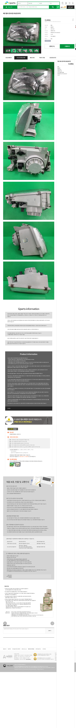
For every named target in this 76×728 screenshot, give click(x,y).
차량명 (40, 3)
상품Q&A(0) (53, 57)
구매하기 (67, 46)
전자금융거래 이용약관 (16, 648)
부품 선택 (10, 7)
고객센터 (73, 4)
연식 (51, 3)
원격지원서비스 (38, 648)
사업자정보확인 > (28, 659)
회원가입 (66, 4)
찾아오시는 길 (24, 648)
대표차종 (30, 3)
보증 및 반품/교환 (21, 57)
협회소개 (4, 648)
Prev (4, 31)
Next (39, 31)
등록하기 (49, 630)
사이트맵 (44, 648)
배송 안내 (32, 57)
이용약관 (9, 648)
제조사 (19, 3)
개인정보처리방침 (31, 648)
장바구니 (69, 4)
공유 (73, 20)
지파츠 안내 (42, 57)
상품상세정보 (9, 57)
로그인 (63, 4)
